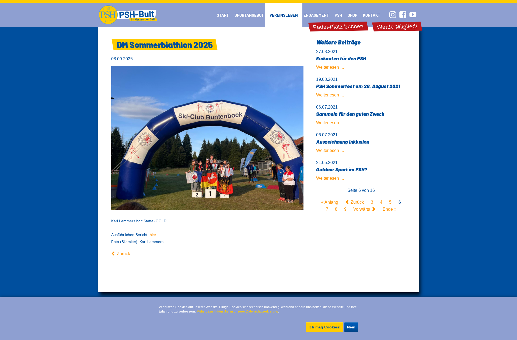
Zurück (123, 253)
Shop (352, 15)
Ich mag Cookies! (325, 327)
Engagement (316, 15)
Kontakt (371, 15)
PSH (338, 15)
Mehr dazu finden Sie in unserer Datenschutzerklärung (237, 311)
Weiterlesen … (330, 67)
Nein (351, 327)
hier (153, 235)
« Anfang (329, 202)
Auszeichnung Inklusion (342, 141)
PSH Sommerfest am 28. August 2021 (358, 86)
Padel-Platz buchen (338, 26)
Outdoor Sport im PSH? (341, 169)
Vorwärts (361, 209)
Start (223, 15)
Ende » (389, 209)
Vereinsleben (284, 15)
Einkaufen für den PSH (341, 58)
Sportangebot (249, 15)
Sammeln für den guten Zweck (350, 114)
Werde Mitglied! (397, 26)
